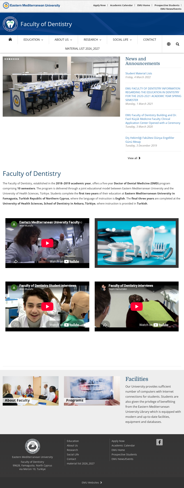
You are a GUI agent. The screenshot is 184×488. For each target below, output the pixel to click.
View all (133, 158)
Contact (149, 40)
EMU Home (143, 5)
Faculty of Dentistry (46, 24)
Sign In (158, 452)
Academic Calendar (121, 5)
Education (32, 40)
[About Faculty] (31, 390)
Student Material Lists (138, 73)
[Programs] (92, 390)
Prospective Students (167, 5)
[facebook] (159, 442)
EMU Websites (91, 482)
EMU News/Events (170, 8)
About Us (62, 40)
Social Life (120, 40)
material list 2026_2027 (82, 49)
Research (91, 40)
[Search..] (177, 44)
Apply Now (99, 5)
